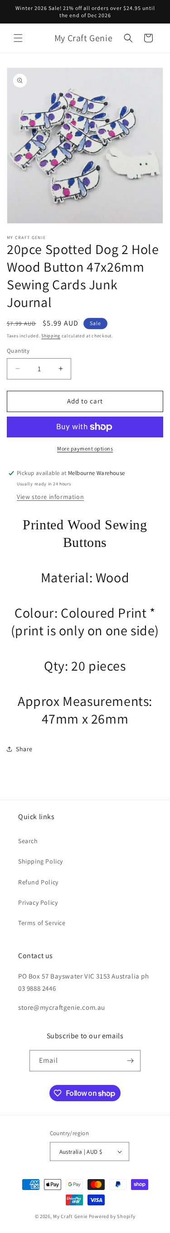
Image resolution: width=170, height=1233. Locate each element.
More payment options (85, 448)
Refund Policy (38, 882)
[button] (18, 38)
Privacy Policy (38, 902)
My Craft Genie (70, 1216)
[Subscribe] (130, 1060)
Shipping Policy (40, 861)
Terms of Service (42, 923)
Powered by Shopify (112, 1216)
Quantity (18, 351)
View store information (50, 497)
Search (28, 841)
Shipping (50, 336)
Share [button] (24, 749)
